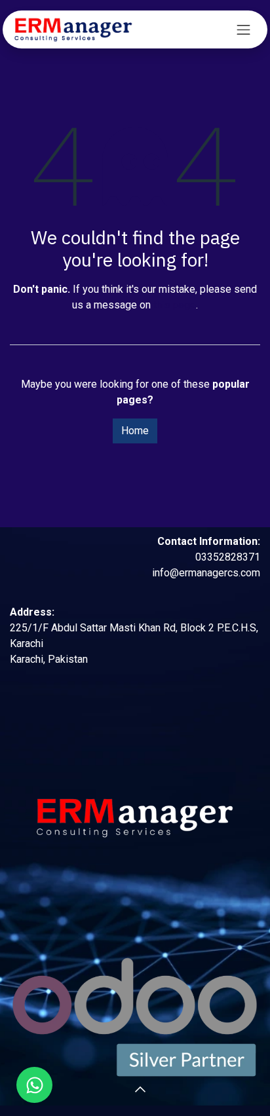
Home (135, 430)
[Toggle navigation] (244, 29)
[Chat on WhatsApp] (34, 1085)
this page (174, 305)
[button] (119, 1090)
